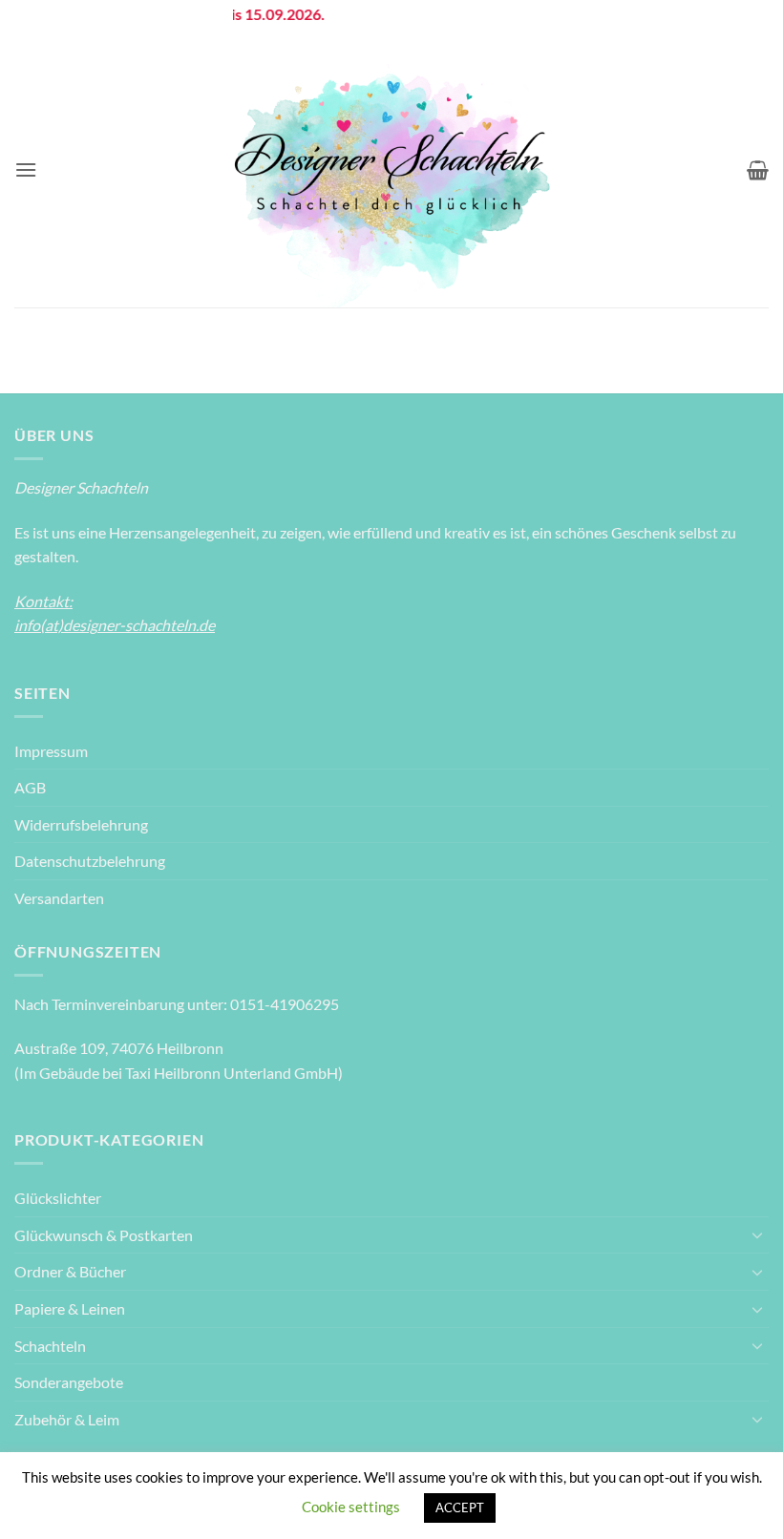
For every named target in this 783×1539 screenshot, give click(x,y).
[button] (25, 169)
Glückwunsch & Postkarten (103, 1235)
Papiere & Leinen (69, 1308)
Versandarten (59, 898)
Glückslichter (57, 1198)
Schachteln (50, 1346)
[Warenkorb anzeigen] (758, 170)
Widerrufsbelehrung (81, 824)
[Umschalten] (757, 1234)
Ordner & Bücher (70, 1271)
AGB (30, 787)
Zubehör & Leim (66, 1419)
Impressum (51, 751)
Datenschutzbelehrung (89, 861)
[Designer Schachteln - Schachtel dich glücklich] (391, 169)
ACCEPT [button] (459, 1507)
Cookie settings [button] (351, 1506)
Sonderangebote (68, 1382)
